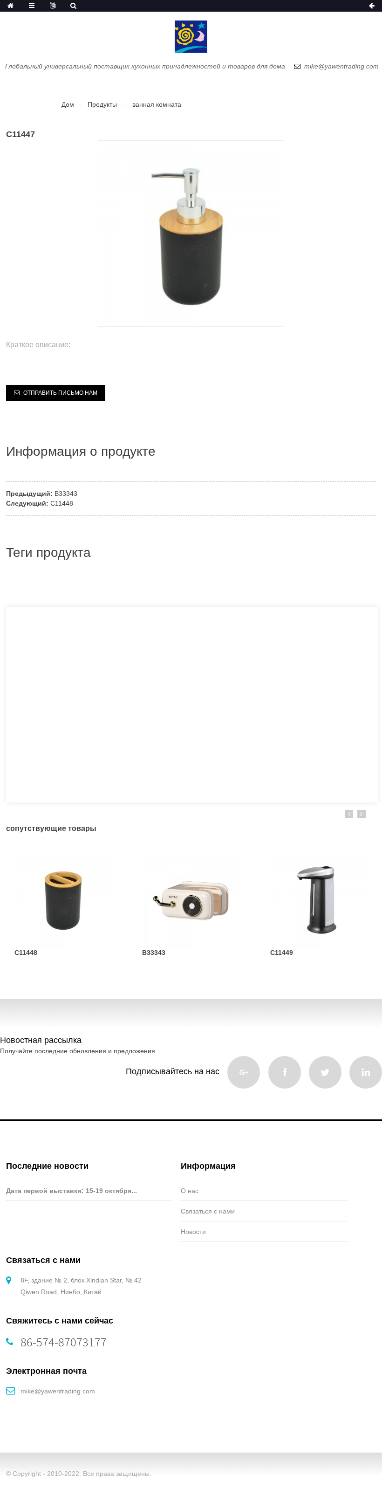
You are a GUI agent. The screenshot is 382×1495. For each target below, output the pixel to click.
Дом (67, 104)
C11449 (281, 952)
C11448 (61, 503)
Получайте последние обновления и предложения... (80, 1051)
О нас (189, 1190)
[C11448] (63, 898)
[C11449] (319, 898)
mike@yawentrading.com (57, 1391)
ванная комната (156, 104)
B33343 (66, 493)
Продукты (102, 104)
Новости (193, 1231)
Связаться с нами (208, 1211)
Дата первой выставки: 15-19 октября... (71, 1190)
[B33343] (190, 898)
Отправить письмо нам (60, 393)
